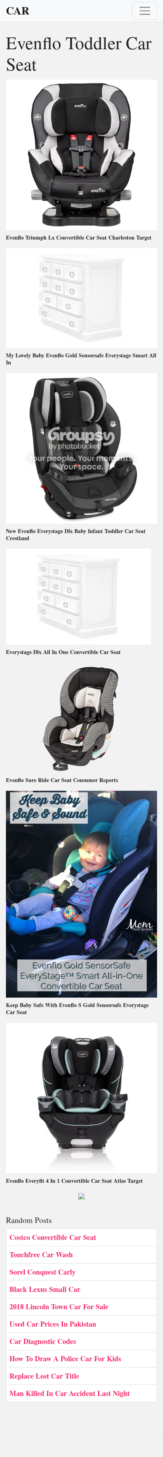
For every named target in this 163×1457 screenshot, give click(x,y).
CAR (17, 10)
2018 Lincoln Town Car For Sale (58, 1306)
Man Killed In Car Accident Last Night (69, 1393)
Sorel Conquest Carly (42, 1272)
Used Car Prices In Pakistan (52, 1324)
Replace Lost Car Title (44, 1376)
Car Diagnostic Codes (42, 1341)
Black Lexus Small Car (44, 1289)
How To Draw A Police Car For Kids (65, 1358)
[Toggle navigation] (144, 11)
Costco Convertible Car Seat (52, 1237)
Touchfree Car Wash (41, 1254)
